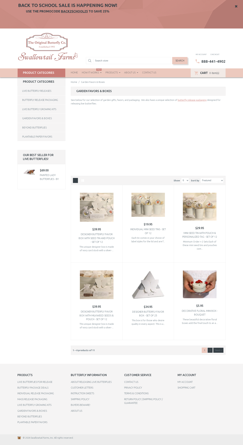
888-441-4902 (213, 61)
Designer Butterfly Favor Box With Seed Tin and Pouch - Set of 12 (97, 238)
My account (201, 54)
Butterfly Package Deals (32, 387)
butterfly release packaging (192, 100)
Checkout (214, 54)
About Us (130, 72)
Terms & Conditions (136, 393)
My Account (185, 382)
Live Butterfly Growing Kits (39, 109)
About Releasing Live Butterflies (91, 382)
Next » (218, 350)
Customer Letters (82, 387)
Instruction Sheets (82, 393)
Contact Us (149, 72)
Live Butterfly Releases (36, 90)
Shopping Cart (186, 387)
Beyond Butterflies (34, 127)
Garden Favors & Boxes (37, 118)
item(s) (209, 72)
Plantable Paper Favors (37, 136)
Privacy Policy (133, 387)
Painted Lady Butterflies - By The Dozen (49, 179)
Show (177, 180)
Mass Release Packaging (32, 399)
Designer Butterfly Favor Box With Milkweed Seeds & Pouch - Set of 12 (97, 315)
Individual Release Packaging (35, 393)
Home (74, 72)
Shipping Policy (80, 399)
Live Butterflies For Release (34, 382)
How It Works (91, 71)
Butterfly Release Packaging (40, 100)
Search (179, 60)
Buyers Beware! (80, 404)
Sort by (195, 180)
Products (111, 72)
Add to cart (150, 254)
